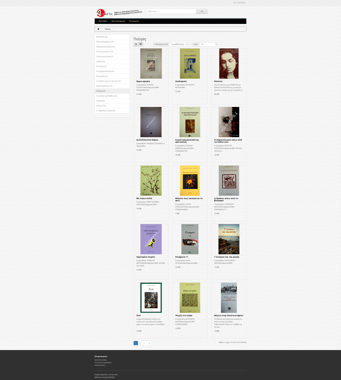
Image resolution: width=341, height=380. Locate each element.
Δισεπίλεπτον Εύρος (147, 139)
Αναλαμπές (181, 81)
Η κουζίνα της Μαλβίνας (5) (106, 96)
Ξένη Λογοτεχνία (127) (104, 51)
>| (149, 343)
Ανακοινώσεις (100, 365)
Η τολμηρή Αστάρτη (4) (105, 71)
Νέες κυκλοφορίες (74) (104, 42)
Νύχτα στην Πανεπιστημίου (228, 315)
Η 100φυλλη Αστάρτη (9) (105, 111)
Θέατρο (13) (101, 106)
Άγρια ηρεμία (143, 81)
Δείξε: (195, 44)
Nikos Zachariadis (111, 374)
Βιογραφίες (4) (101, 76)
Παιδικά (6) (100, 101)
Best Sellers (103, 21)
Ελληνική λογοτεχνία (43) (105, 47)
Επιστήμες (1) (101, 66)
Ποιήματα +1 (181, 256)
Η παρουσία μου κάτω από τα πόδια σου (228, 140)
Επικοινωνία (134, 21)
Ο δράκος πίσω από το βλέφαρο (226, 199)
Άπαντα (218, 81)
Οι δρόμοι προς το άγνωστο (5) (108, 81)
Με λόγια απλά (144, 198)
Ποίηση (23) (100, 91)
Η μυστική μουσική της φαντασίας (187, 140)
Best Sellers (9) (101, 37)
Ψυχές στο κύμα (183, 315)
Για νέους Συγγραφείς (103, 362)
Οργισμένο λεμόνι (145, 256)
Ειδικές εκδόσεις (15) (104, 86)
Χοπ (138, 315)
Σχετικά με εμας (101, 360)
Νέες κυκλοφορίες (118, 21)
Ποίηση (108, 29)
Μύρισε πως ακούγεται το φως (189, 199)
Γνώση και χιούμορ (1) (104, 56)
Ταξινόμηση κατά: (161, 44)
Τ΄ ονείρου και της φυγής (226, 256)
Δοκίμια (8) (100, 61)
